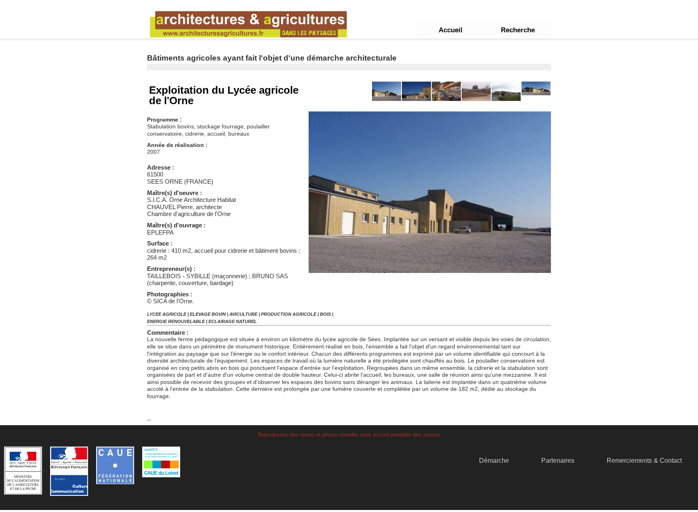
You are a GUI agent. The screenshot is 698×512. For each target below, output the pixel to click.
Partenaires (557, 460)
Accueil (451, 30)
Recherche (518, 30)
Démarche (494, 460)
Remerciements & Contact (644, 460)
